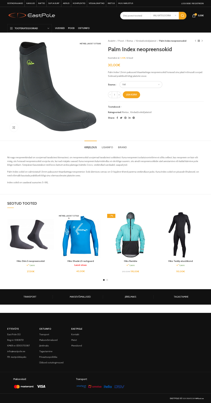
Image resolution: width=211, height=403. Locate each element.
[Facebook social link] (117, 118)
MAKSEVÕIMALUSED (80, 296)
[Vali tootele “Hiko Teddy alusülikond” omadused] (201, 216)
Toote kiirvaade (51, 224)
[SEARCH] (182, 15)
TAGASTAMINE (181, 296)
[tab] (90, 146)
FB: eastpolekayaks (16, 356)
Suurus (111, 84)
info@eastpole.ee (16, 351)
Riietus (130, 40)
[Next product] (202, 41)
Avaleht (112, 40)
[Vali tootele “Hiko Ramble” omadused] (151, 216)
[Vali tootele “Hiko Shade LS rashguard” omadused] (101, 216)
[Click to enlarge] (14, 127)
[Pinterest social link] (125, 118)
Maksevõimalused (48, 340)
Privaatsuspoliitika (48, 356)
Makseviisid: (19, 379)
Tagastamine (45, 351)
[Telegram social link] (134, 118)
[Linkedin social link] (130, 118)
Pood (121, 40)
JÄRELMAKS (130, 296)
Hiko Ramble (130, 261)
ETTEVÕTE (13, 328)
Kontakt (75, 334)
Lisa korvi (131, 94)
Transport (44, 334)
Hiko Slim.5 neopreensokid (31, 261)
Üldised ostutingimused (51, 362)
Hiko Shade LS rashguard (80, 261)
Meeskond (76, 345)
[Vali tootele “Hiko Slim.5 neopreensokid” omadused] (51, 216)
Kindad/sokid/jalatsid (146, 40)
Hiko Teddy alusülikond (180, 261)
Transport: (81, 379)
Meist (74, 340)
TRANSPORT (29, 296)
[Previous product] (195, 41)
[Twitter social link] (121, 118)
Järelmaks (44, 345)
